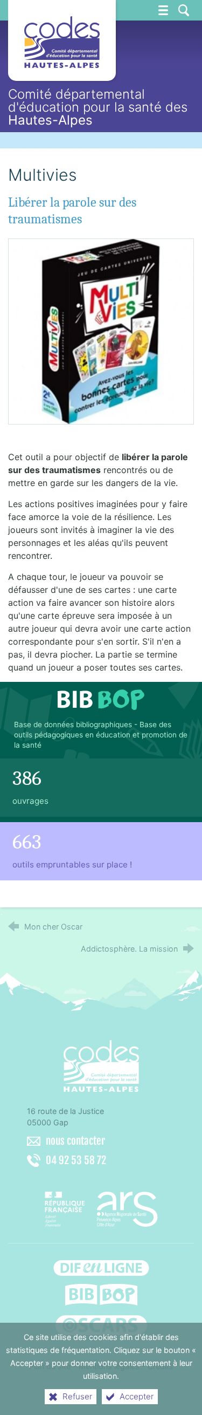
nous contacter (75, 1140)
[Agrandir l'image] (101, 330)
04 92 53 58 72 (76, 1160)
